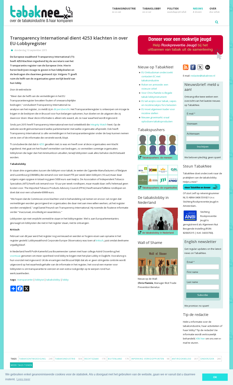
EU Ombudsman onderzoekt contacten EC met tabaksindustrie (157, 76)
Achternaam (193, 133)
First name (192, 272)
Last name (192, 282)
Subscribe (202, 295)
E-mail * (191, 113)
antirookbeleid (185, 358)
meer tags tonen (21, 365)
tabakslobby (53, 279)
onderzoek (210, 358)
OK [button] (215, 377)
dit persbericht (62, 109)
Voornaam (192, 123)
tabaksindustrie (68, 358)
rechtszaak (95, 358)
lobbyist (39, 279)
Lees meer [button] (23, 379)
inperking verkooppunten (150, 358)
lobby (65, 279)
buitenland (118, 358)
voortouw (15, 255)
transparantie (25, 279)
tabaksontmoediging (36, 358)
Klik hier (200, 338)
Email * (190, 262)
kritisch (100, 240)
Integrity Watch (98, 124)
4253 (41, 144)
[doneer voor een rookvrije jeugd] (180, 58)
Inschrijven (202, 146)
